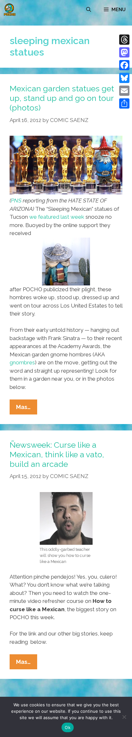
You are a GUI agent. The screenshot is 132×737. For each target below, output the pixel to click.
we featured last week (56, 217)
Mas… (26, 408)
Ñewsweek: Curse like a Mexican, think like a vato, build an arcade (57, 454)
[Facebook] (124, 65)
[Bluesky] (124, 78)
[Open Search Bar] (88, 9)
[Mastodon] (124, 52)
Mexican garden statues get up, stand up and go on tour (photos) (62, 98)
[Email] (124, 90)
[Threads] (124, 39)
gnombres (22, 362)
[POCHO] (9, 9)
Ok (67, 727)
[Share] (124, 103)
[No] (124, 717)
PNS (16, 200)
